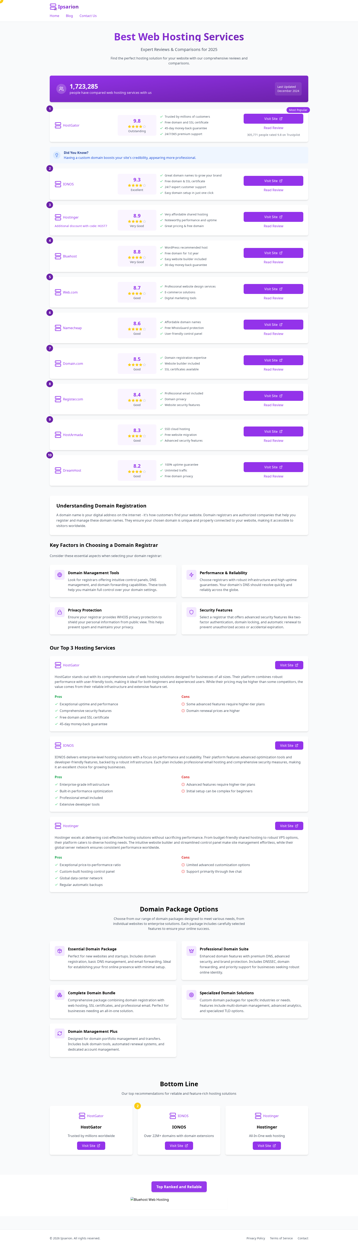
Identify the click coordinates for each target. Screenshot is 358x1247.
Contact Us (88, 15)
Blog (69, 15)
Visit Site (271, 118)
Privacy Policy (256, 1238)
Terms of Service (281, 1238)
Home (54, 15)
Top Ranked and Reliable (179, 1186)
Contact (303, 1238)
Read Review (273, 128)
